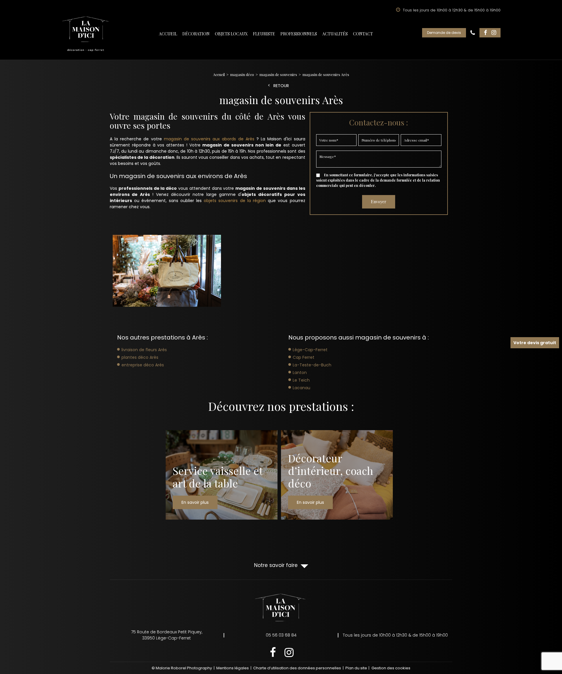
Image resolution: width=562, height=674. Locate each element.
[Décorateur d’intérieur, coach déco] (337, 475)
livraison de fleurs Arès (144, 350)
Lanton (300, 372)
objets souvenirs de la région (235, 201)
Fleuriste (264, 34)
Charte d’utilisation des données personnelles (297, 668)
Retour (281, 85)
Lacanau (301, 388)
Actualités (335, 34)
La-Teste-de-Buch (312, 365)
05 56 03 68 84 (472, 33)
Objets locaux (231, 34)
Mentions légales (232, 668)
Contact (363, 34)
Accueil (168, 34)
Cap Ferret (303, 357)
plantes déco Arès (139, 357)
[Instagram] (493, 33)
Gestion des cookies (390, 668)
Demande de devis (444, 32)
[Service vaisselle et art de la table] (221, 475)
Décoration (196, 34)
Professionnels (298, 34)
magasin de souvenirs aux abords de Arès (209, 139)
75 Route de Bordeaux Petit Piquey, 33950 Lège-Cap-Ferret (166, 635)
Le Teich (301, 380)
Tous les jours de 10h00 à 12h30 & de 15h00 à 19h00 (395, 635)
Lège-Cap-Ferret (310, 350)
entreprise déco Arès (142, 365)
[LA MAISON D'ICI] (85, 33)
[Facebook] (485, 33)
